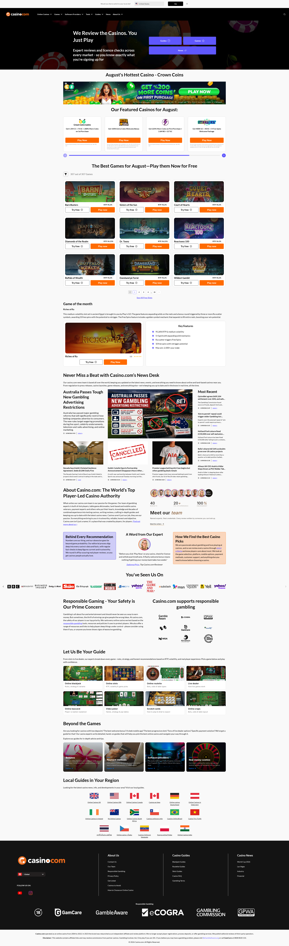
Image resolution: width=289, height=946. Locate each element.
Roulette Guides (178, 866)
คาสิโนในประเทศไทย (104, 835)
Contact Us (112, 862)
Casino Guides (181, 855)
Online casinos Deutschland (175, 803)
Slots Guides (177, 871)
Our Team (111, 866)
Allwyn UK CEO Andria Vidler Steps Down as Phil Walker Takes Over (212, 467)
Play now (102, 209)
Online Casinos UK (94, 802)
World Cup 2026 (243, 862)
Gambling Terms (178, 881)
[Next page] (159, 292)
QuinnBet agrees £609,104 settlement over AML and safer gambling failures (211, 397)
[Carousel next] (224, 155)
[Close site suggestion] (187, 3)
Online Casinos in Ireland (94, 819)
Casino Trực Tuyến (194, 819)
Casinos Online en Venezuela (144, 836)
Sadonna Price (132, 564)
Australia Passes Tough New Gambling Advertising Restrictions (83, 399)
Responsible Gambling (116, 871)
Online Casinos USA (114, 802)
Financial (240, 876)
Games (198, 41)
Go (175, 4)
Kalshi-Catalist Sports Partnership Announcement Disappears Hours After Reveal (125, 469)
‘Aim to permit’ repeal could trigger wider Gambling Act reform (210, 415)
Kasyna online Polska (164, 835)
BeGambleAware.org (211, 938)
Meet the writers (155, 524)
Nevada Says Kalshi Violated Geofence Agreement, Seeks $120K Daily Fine (79, 469)
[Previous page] (130, 292)
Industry (80, 433)
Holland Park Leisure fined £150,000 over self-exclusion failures (210, 432)
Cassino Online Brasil (174, 819)
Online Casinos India (185, 835)
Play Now (82, 140)
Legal (79, 479)
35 (154, 292)
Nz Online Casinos (114, 819)
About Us (113, 855)
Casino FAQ (177, 876)
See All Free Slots (144, 297)
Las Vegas (241, 866)
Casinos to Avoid (114, 885)
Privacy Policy (113, 876)
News (180, 50)
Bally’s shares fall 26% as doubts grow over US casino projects (211, 450)
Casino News (245, 855)
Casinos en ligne (154, 802)
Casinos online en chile (155, 819)
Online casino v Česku (124, 835)
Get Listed (112, 881)
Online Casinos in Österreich (195, 803)
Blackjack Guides (178, 862)
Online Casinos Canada (134, 802)
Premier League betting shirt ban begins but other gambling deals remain (171, 469)
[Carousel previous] (65, 155)
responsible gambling (72, 623)
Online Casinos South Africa (134, 820)
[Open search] (284, 14)
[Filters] (65, 174)
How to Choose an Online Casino (120, 890)
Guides (163, 41)
